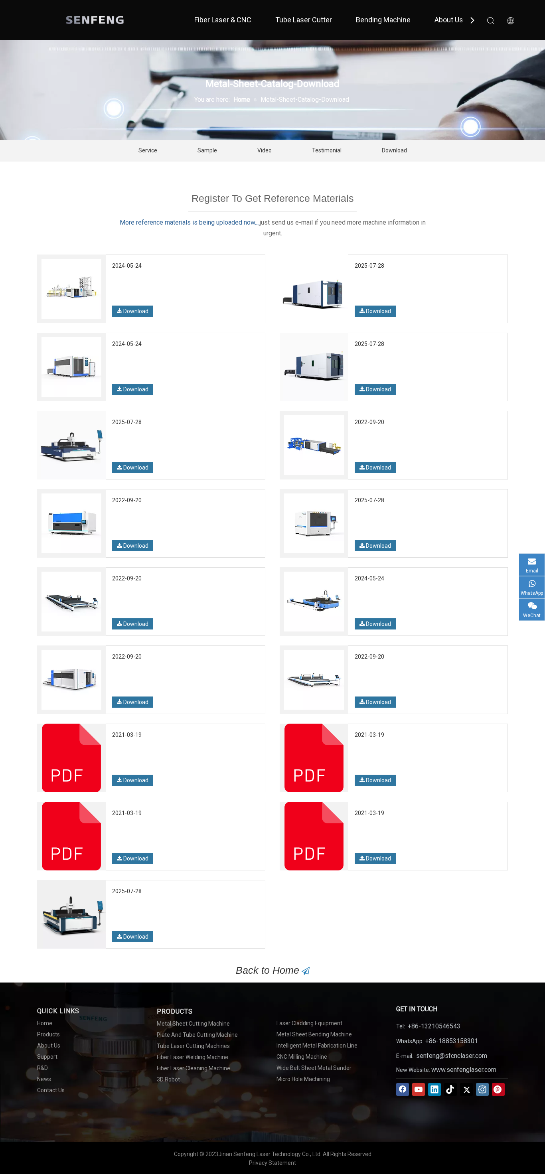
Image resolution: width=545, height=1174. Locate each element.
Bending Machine (383, 20)
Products (48, 1034)
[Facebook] (402, 1089)
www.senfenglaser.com (463, 1069)
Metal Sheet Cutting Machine (193, 1023)
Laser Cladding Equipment (309, 1023)
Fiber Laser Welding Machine (192, 1057)
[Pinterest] (498, 1089)
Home (44, 1023)
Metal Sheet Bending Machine (314, 1034)
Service (147, 150)
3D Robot (168, 1079)
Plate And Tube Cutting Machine (197, 1035)
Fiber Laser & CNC (222, 20)
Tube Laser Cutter (303, 20)
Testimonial (327, 150)
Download (394, 150)
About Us (448, 20)
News (44, 1079)
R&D (42, 1068)
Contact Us (51, 1090)
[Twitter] (466, 1089)
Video (264, 150)
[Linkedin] (434, 1089)
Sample (207, 150)
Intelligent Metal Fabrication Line (316, 1045)
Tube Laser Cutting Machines (193, 1046)
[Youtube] (418, 1089)
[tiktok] (450, 1089)
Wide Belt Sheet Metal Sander (313, 1068)
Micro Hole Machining (303, 1079)
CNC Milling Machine (301, 1057)
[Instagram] (482, 1089)
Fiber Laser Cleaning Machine (193, 1068)
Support (47, 1057)
